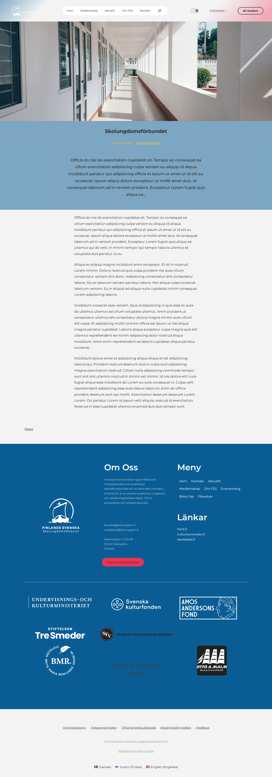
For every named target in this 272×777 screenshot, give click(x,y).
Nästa (28, 429)
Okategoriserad (147, 143)
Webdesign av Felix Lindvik (136, 751)
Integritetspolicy (74, 727)
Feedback (202, 727)
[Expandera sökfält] (159, 10)
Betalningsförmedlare (175, 727)
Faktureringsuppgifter (122, 562)
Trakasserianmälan (104, 727)
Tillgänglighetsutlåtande (138, 727)
